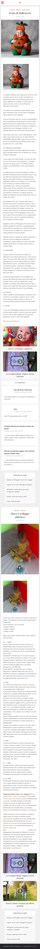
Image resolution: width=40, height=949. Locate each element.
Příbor (32, 794)
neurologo (8, 799)
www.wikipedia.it (32, 810)
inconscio (24, 805)
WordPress (34, 946)
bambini (16, 104)
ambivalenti (6, 819)
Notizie (18, 10)
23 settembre (22, 796)
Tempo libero (26, 10)
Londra (15, 796)
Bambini (12, 10)
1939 (28, 796)
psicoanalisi (6, 801)
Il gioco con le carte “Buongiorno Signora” (20, 485)
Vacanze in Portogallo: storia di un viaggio (19, 480)
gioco (16, 624)
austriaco (24, 799)
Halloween (30, 95)
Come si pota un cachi (13, 501)
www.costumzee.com (12, 321)
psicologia (12, 803)
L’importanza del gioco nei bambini (19, 945)
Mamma (23, 510)
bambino (25, 685)
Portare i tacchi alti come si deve (17, 496)
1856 (9, 796)
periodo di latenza (8, 828)
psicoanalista (17, 799)
